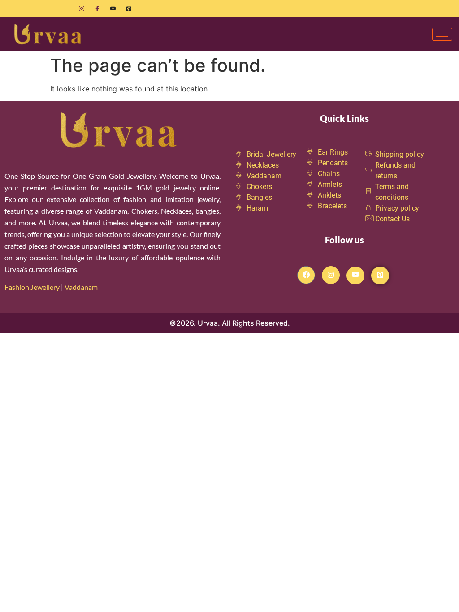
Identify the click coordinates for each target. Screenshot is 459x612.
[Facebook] (97, 8)
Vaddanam (82, 287)
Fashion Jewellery (32, 287)
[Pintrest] (380, 275)
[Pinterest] (128, 8)
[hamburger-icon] (442, 34)
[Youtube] (113, 8)
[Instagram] (81, 8)
